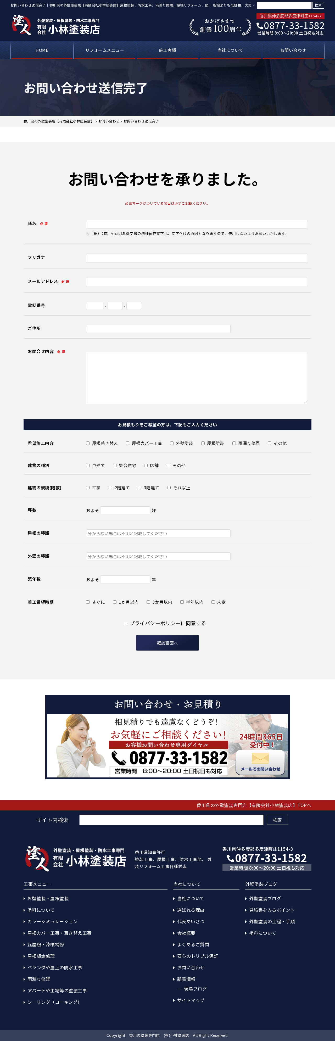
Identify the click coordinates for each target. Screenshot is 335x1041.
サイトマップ (191, 1000)
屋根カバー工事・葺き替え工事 (59, 933)
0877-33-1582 (294, 25)
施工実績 (167, 50)
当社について (230, 50)
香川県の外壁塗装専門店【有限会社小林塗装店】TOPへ (254, 805)
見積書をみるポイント (272, 909)
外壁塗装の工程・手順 (272, 921)
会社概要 (186, 933)
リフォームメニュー (104, 50)
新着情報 (186, 979)
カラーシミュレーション (52, 921)
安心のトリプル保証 (198, 956)
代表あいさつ (191, 921)
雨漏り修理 (39, 979)
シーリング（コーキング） (54, 1002)
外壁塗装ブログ (265, 898)
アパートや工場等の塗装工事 (57, 990)
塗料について (41, 909)
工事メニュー (37, 884)
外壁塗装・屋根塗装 (48, 898)
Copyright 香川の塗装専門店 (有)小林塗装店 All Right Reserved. (167, 1035)
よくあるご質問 (193, 944)
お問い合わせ (293, 50)
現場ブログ (195, 988)
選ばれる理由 (191, 909)
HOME (42, 50)
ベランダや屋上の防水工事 (54, 967)
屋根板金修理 (41, 956)
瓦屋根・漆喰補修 (45, 944)
